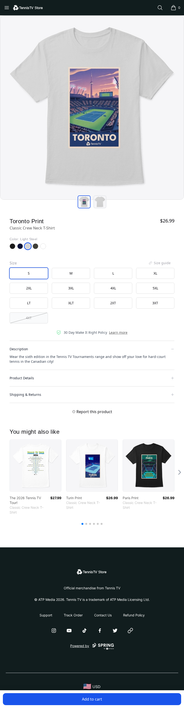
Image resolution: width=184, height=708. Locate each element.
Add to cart (92, 699)
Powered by (79, 646)
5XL (155, 288)
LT (29, 303)
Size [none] (13, 263)
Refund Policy (134, 615)
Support (46, 615)
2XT (113, 303)
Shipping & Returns (25, 394)
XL (155, 273)
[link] (35, 466)
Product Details (22, 378)
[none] (159, 263)
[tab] (84, 202)
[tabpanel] (92, 108)
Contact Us (103, 615)
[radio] (29, 273)
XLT (71, 303)
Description (19, 349)
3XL (71, 288)
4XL (113, 288)
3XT (155, 303)
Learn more (118, 332)
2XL (29, 288)
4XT (29, 318)
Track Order (73, 615)
